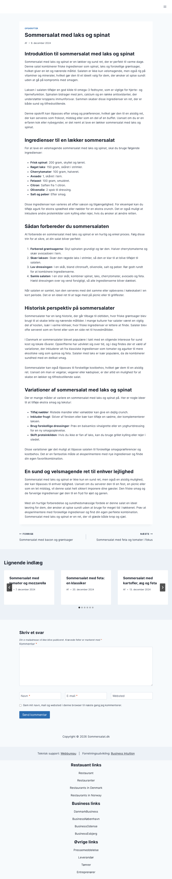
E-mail (72, 696)
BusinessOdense (86, 826)
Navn (25, 696)
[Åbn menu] (165, 6)
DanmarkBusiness (86, 811)
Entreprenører (86, 872)
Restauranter (86, 780)
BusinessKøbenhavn (86, 819)
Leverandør (86, 857)
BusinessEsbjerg (86, 833)
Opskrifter (31, 28)
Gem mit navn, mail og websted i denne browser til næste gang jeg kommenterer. (72, 705)
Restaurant (86, 773)
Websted (119, 696)
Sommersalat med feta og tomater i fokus (124, 537)
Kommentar (28, 644)
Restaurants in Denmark (86, 787)
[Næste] (162, 587)
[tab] (79, 607)
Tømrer (86, 864)
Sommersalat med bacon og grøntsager (46, 537)
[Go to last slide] (9, 587)
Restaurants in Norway (86, 795)
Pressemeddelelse (86, 850)
